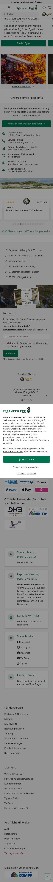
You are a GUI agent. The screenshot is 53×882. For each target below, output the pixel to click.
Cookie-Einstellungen (13, 451)
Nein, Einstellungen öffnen (26, 467)
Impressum (31, 473)
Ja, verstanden (26, 459)
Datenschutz (21, 473)
